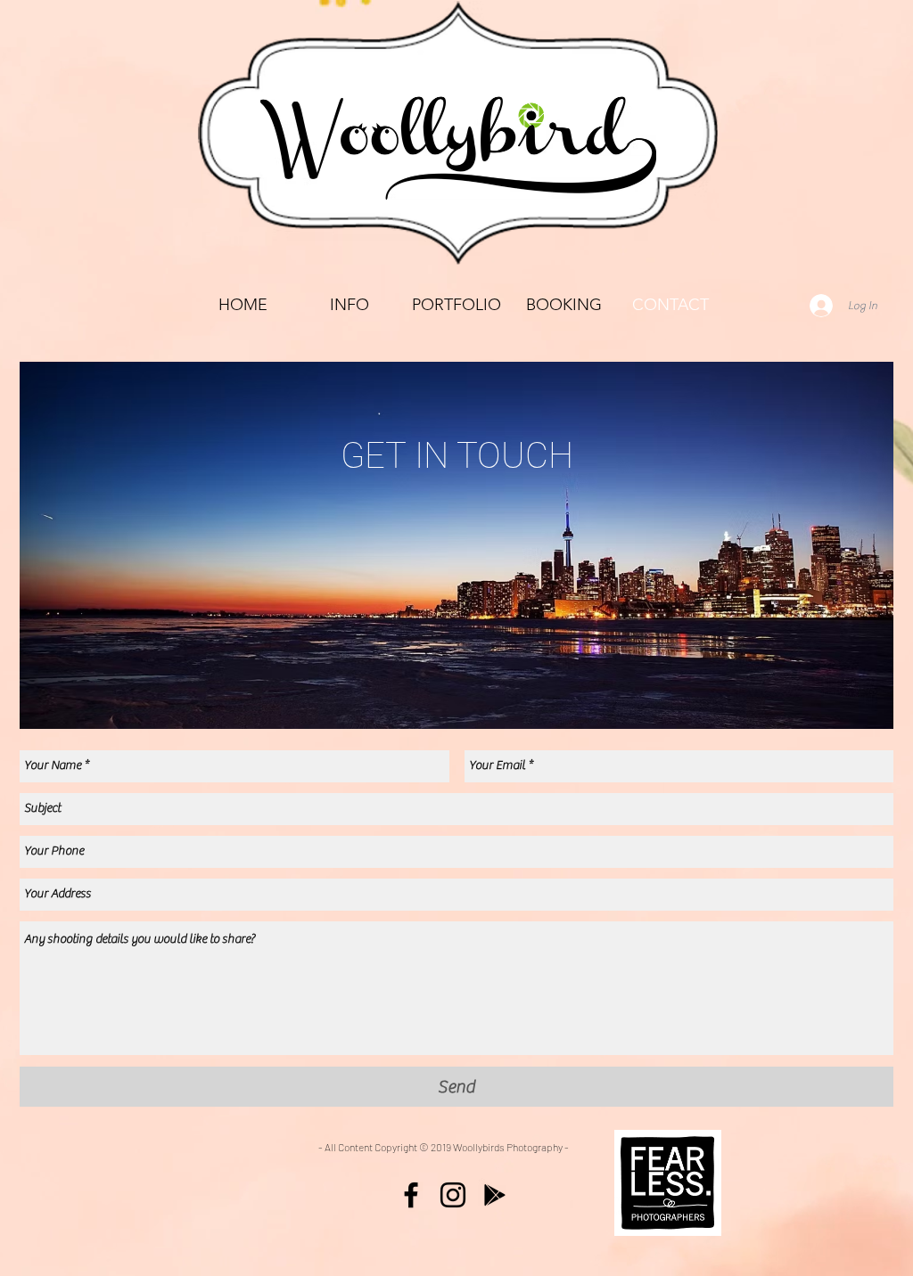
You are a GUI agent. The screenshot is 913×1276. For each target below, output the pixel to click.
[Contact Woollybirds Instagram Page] (453, 1195)
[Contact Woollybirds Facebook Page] (411, 1195)
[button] (456, 305)
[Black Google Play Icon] (495, 1195)
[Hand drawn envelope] (668, 1183)
